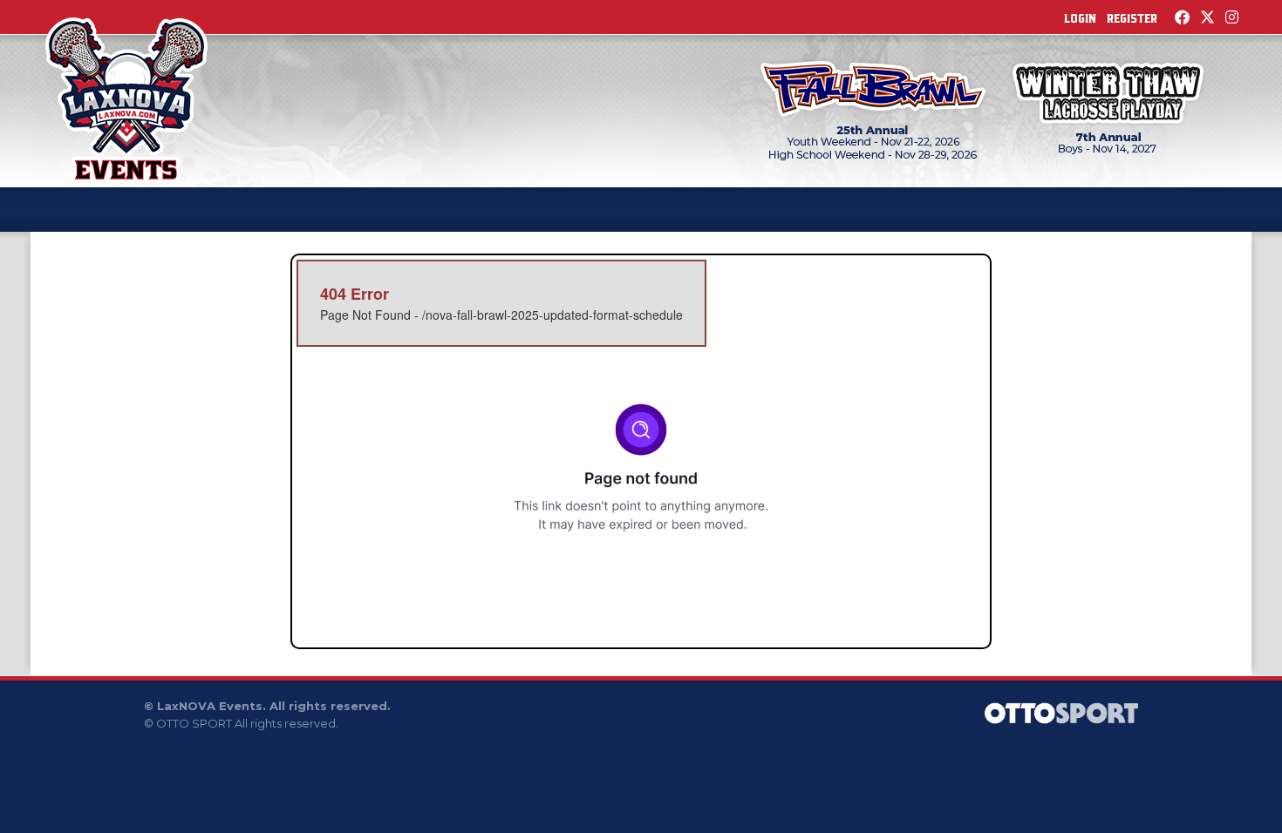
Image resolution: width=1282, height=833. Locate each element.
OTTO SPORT (194, 723)
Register (1132, 18)
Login (1080, 18)
